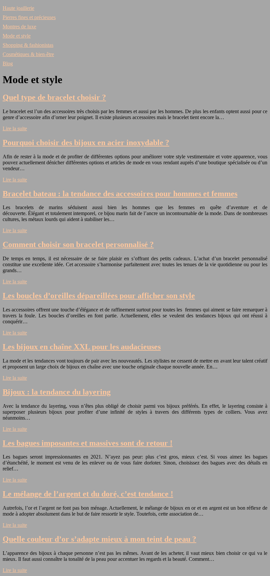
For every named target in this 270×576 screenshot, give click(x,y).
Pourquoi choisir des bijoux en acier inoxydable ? (86, 142)
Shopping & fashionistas (28, 45)
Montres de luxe (19, 26)
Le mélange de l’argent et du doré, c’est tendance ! (88, 494)
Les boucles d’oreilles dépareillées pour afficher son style (99, 295)
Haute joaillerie (18, 8)
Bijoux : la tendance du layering (57, 392)
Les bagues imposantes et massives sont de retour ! (88, 443)
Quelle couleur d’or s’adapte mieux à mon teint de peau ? (99, 539)
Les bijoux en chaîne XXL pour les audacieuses (82, 346)
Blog (8, 63)
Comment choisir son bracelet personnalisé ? (78, 244)
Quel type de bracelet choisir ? (54, 97)
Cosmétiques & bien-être (28, 54)
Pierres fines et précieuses (29, 17)
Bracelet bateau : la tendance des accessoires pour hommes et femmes (120, 193)
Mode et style (17, 36)
